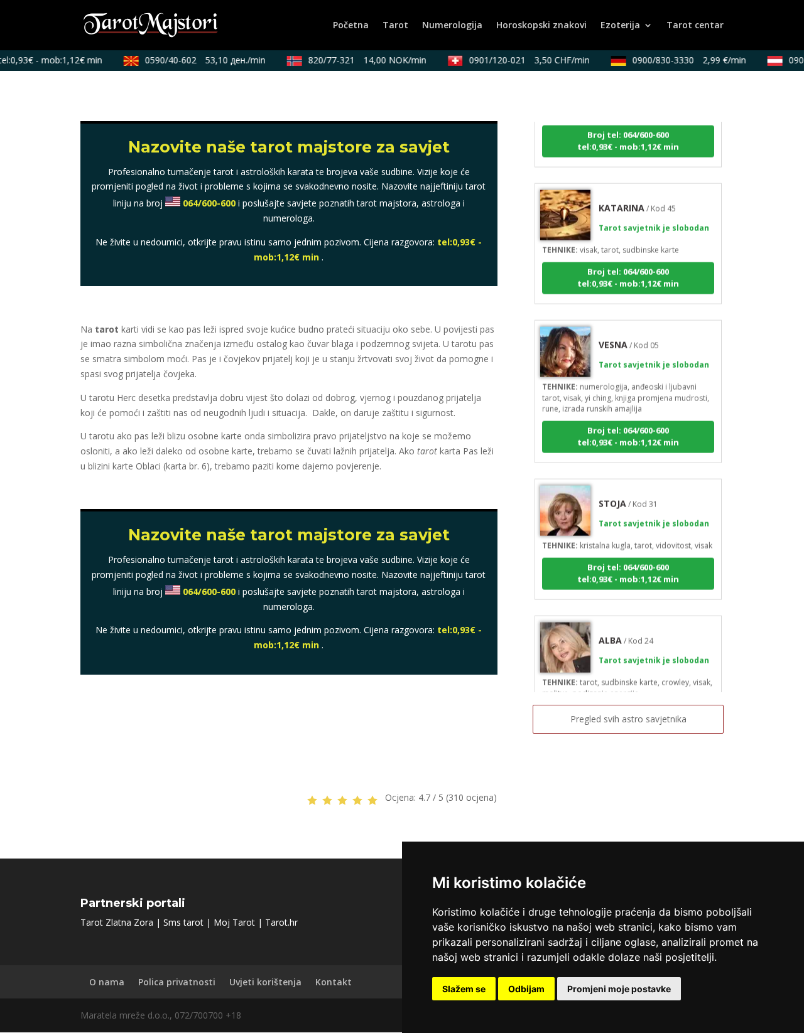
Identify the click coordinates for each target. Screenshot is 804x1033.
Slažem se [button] (464, 988)
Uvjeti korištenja (265, 982)
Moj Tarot (234, 922)
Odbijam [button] (526, 988)
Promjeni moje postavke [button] (619, 988)
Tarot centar (695, 26)
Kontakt (333, 982)
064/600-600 (209, 203)
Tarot (395, 26)
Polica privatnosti (176, 982)
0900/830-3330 (683, 60)
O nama (106, 982)
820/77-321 (361, 60)
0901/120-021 (523, 60)
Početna (351, 26)
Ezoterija (620, 26)
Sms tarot (183, 922)
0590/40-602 (199, 60)
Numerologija (452, 26)
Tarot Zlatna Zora (116, 922)
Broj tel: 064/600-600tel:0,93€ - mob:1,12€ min (628, 133)
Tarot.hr (281, 922)
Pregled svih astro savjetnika (628, 719)
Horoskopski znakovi (541, 26)
